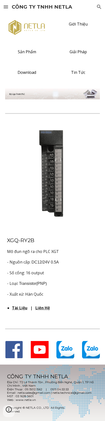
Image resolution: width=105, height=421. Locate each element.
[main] (52, 267)
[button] (6, 6)
